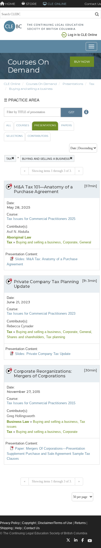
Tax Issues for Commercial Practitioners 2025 (41, 219)
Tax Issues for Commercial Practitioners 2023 (41, 313)
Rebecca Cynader (20, 326)
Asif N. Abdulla (18, 232)
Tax (91, 84)
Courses (22, 125)
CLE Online (12, 84)
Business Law (18, 422)
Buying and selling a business (31, 89)
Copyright (29, 523)
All (8, 125)
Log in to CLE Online (82, 34)
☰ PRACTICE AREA (21, 99)
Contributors (38, 136)
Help (18, 528)
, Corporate (69, 242)
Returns (80, 523)
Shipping (6, 528)
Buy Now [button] (82, 61)
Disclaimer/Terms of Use (55, 523)
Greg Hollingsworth (21, 416)
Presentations (73, 84)
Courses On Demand (41, 84)
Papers (66, 125)
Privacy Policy (10, 523)
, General (84, 242)
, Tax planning (54, 337)
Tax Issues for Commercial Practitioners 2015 (41, 403)
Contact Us (92, 4)
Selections (14, 136)
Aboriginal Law (19, 237)
